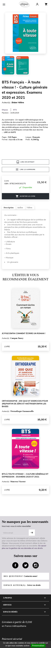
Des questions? (20, 576)
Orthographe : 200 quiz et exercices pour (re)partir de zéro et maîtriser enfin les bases (25, 404)
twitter (25, 565)
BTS (15, 110)
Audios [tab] (20, 208)
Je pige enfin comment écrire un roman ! (23, 333)
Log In (37, 4)
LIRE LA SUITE (10, 132)
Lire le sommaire (27, 169)
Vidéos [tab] (29, 208)
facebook (15, 565)
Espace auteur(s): (22, 585)
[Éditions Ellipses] (24, 4)
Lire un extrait (27, 162)
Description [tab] (9, 208)
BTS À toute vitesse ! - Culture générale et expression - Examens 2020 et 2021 (25, 475)
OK (32, 532)
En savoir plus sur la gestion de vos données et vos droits (24, 546)
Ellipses (5, 110)
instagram (36, 565)
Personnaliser (38, 646)
